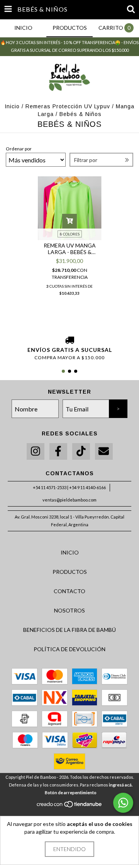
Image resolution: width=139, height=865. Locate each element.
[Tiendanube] (69, 806)
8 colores (70, 234)
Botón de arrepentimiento (71, 792)
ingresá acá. (120, 784)
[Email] (104, 451)
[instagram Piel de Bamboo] (35, 451)
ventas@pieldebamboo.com (69, 499)
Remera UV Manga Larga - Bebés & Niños (70, 248)
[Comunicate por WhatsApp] (123, 803)
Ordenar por (19, 149)
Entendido (69, 849)
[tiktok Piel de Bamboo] (81, 451)
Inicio (12, 106)
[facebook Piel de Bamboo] (58, 451)
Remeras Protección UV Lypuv (67, 106)
